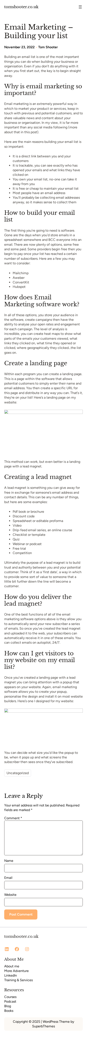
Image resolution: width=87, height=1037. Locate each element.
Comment (13, 818)
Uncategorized (18, 773)
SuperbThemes (43, 1026)
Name (8, 861)
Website (10, 895)
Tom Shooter (48, 47)
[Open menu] (80, 6)
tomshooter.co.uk (21, 6)
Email (8, 878)
